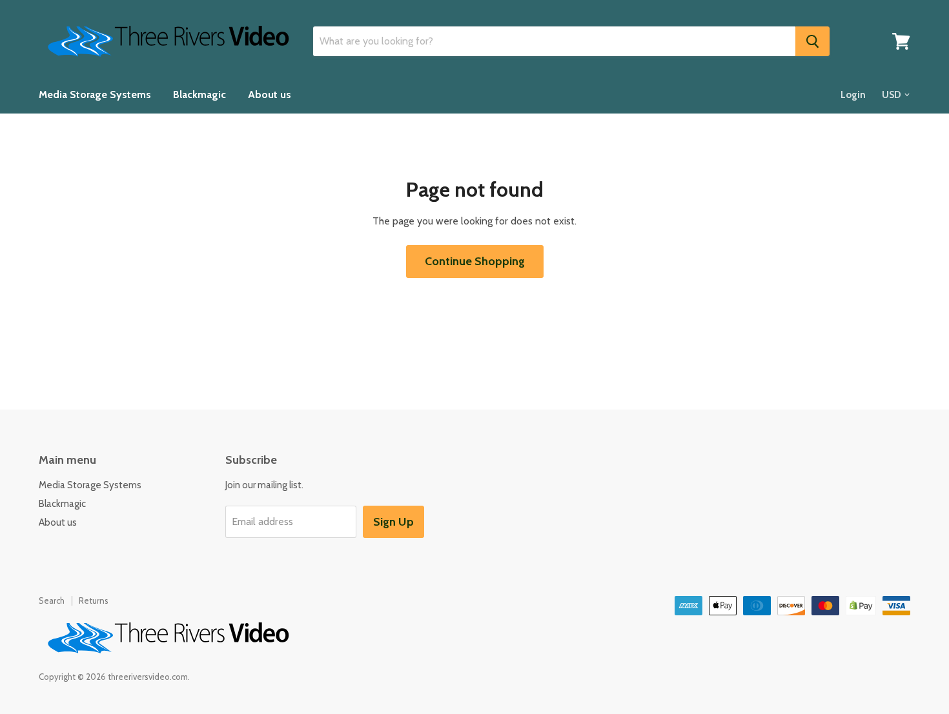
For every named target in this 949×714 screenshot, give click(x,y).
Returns (93, 600)
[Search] (812, 41)
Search (52, 600)
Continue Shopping (475, 261)
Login (853, 95)
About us (269, 94)
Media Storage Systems (95, 94)
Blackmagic (199, 94)
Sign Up (393, 522)
